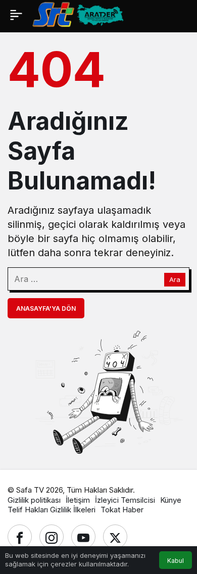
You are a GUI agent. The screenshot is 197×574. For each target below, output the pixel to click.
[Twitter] (115, 536)
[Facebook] (20, 536)
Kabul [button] (175, 560)
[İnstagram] (51, 536)
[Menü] (16, 15)
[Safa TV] (114, 14)
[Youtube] (83, 536)
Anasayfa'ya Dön (46, 308)
